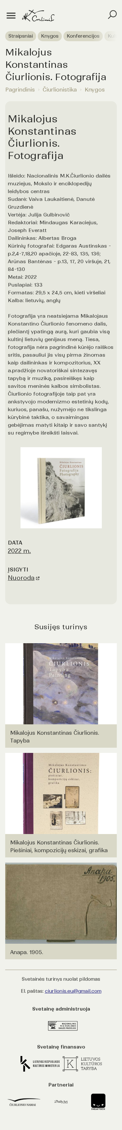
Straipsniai (20, 36)
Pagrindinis (20, 89)
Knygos (50, 36)
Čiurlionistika (60, 89)
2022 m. (19, 551)
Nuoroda (21, 578)
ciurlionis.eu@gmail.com (73, 991)
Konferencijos (83, 36)
